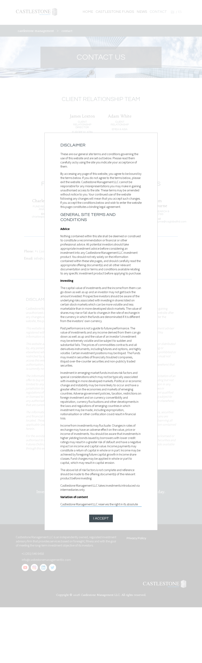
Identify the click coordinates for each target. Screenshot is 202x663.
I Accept (101, 518)
